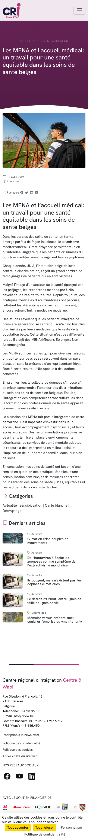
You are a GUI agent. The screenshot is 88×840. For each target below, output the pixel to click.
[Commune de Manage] (62, 808)
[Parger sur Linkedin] (31, 192)
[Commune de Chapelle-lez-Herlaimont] (79, 807)
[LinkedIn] (33, 778)
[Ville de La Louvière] (43, 807)
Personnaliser (71, 827)
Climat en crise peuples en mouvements (47, 541)
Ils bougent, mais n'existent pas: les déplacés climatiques (54, 582)
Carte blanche (56, 505)
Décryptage (12, 510)
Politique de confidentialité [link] (44, 834)
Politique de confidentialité (21, 743)
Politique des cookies (18, 750)
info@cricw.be (23, 716)
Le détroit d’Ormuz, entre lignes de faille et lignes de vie (54, 601)
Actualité (10, 505)
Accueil (25, 41)
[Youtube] (21, 778)
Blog (39, 41)
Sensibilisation (57, 41)
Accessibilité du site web (20, 756)
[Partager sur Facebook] (21, 192)
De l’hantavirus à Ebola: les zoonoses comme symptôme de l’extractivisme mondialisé (51, 561)
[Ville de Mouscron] (21, 807)
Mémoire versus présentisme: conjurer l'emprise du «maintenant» (54, 620)
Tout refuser (44, 827)
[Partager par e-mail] (36, 192)
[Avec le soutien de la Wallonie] (5, 808)
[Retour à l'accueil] (12, 10)
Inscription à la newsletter (21, 735)
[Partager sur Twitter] (26, 192)
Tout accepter (18, 827)
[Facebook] (9, 778)
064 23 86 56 (30, 711)
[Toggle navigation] (79, 10)
